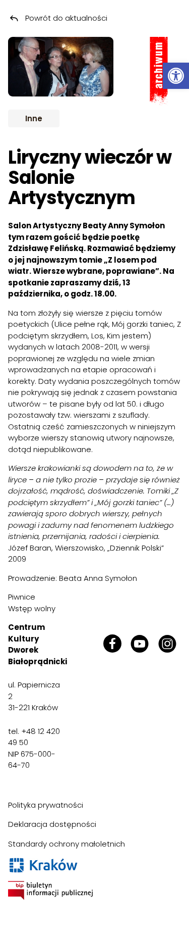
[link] (176, 76)
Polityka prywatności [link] (45, 805)
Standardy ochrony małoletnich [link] (66, 844)
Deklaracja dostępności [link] (52, 824)
